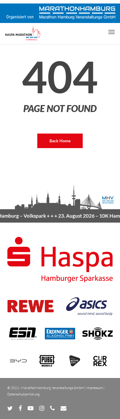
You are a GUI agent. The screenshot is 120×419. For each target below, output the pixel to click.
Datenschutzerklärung (23, 394)
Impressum (94, 388)
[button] (111, 32)
